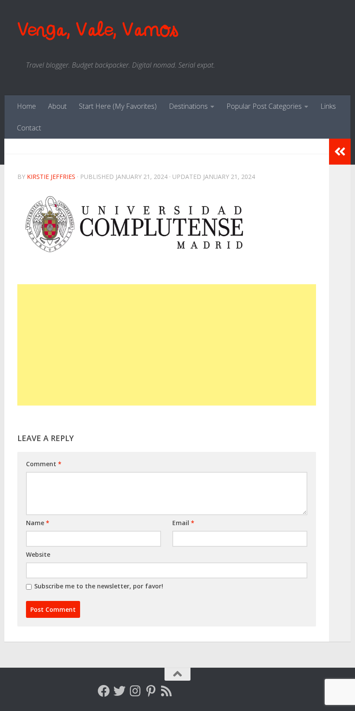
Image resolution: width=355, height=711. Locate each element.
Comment (43, 464)
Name (37, 523)
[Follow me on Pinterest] (151, 691)
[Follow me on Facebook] (104, 691)
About (57, 106)
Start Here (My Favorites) (118, 106)
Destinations (188, 106)
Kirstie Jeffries (51, 176)
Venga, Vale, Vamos (97, 30)
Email (183, 523)
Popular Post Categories (264, 106)
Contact (29, 128)
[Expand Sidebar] (340, 152)
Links (328, 106)
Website (38, 554)
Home (26, 106)
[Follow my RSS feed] (166, 691)
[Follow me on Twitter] (119, 691)
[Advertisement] (166, 345)
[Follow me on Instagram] (135, 691)
